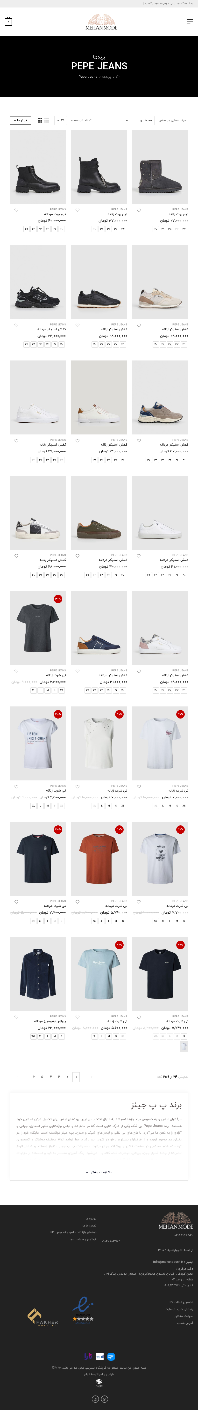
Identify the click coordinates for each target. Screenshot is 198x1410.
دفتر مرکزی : (184, 1269)
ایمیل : (188, 1262)
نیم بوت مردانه (55, 214)
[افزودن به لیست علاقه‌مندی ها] (139, 210)
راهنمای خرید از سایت (179, 1309)
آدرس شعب (185, 1323)
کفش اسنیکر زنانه (175, 329)
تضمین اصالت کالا (181, 1302)
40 (156, 229)
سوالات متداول (183, 1316)
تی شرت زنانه (56, 675)
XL (33, 690)
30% (58, 599)
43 (40, 229)
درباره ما (91, 1219)
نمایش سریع (160, 198)
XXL (156, 921)
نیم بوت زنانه (178, 214)
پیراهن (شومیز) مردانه (50, 1021)
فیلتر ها (22, 120)
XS (61, 690)
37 (115, 229)
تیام (87, 1374)
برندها (106, 77)
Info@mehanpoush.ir (168, 1262)
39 (163, 229)
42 (47, 229)
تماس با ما (90, 1225)
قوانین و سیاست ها (83, 1239)
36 (184, 229)
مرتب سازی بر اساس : (171, 120)
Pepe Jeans (87, 77)
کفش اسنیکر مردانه (51, 329)
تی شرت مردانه (177, 906)
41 (55, 229)
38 (169, 229)
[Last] (19, 1077)
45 (26, 229)
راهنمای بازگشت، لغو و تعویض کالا (73, 1232)
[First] (90, 1077)
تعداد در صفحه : (80, 120)
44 (33, 229)
